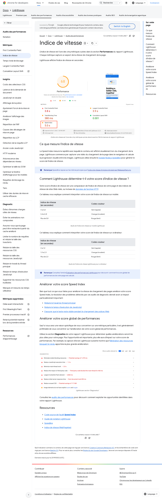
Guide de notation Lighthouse (57, 419)
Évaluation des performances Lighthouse (81, 273)
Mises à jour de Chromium (87, 473)
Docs (39, 3)
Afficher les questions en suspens (47, 476)
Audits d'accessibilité (65, 15)
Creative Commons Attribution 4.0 (101, 448)
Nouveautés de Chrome (81, 3)
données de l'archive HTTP (87, 189)
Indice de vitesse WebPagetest (57, 427)
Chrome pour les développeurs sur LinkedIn (136, 480)
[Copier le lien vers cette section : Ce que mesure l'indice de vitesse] (85, 144)
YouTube (123, 476)
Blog (66, 3)
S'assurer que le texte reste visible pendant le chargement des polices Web (76, 311)
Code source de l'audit (60, 415)
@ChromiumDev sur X (128, 473)
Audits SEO (110, 15)
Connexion (154, 3)
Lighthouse (18, 10)
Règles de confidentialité (63, 494)
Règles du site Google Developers (95, 450)
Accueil (42, 36)
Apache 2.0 (54, 450)
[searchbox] (16, 23)
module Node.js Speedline (109, 158)
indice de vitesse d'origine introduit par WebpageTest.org (109, 170)
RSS (121, 484)
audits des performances (63, 397)
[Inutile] (133, 36)
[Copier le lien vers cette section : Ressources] (57, 408)
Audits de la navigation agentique (132, 15)
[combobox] (110, 3)
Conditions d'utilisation (43, 494)
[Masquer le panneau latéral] (28, 494)
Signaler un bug (40, 473)
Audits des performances (41, 15)
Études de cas (54, 3)
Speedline (48, 423)
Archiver (80, 480)
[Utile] (130, 36)
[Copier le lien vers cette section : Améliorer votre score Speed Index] (87, 284)
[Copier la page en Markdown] (92, 43)
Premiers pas (21, 15)
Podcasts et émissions (85, 484)
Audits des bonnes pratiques (90, 15)
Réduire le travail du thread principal (59, 303)
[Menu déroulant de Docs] (43, 2)
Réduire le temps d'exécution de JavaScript (63, 307)
